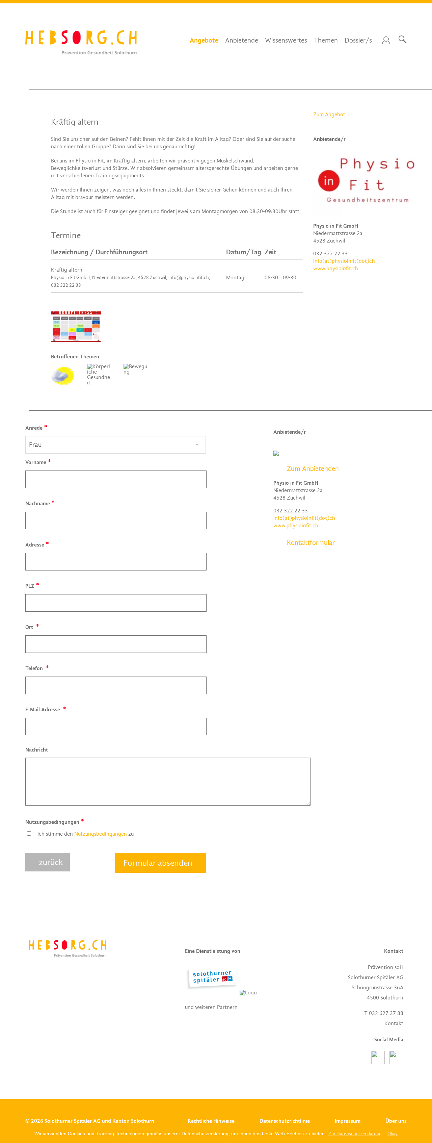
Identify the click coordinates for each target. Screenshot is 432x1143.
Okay (392, 1134)
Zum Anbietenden (313, 468)
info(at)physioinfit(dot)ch (344, 261)
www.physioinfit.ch (335, 268)
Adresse (34, 544)
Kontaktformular (311, 542)
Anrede (34, 428)
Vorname (35, 462)
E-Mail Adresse (43, 709)
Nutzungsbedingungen (52, 822)
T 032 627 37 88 (383, 1013)
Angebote (204, 40)
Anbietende (241, 40)
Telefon (34, 668)
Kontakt (393, 1023)
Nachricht (36, 749)
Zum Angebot (329, 115)
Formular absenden (158, 863)
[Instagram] (396, 1063)
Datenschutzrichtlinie (285, 1121)
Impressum (347, 1121)
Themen (326, 40)
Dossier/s (358, 40)
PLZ (29, 586)
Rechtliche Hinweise (211, 1121)
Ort (29, 627)
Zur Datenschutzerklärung (355, 1134)
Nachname (37, 503)
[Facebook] (380, 1063)
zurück (51, 862)
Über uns (396, 1121)
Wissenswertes (286, 40)
